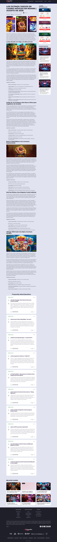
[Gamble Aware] (37, 534)
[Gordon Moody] (27, 534)
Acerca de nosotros (38, 511)
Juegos (18, 513)
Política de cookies (28, 540)
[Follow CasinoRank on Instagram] (42, 526)
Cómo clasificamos (38, 514)
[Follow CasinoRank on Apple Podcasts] (50, 526)
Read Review (44, 30)
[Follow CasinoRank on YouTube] (46, 526)
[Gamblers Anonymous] (15, 534)
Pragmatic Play (28, 517)
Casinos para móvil (30, 1)
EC (7, 526)
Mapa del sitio (18, 517)
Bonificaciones (18, 511)
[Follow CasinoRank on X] (44, 526)
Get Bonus (44, 17)
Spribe (28, 511)
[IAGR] (11, 534)
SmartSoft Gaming (28, 513)
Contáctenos (38, 513)
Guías (45, 1)
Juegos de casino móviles (39, 1)
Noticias (49, 1)
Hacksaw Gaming (28, 514)
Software (18, 514)
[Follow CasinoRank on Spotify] (48, 526)
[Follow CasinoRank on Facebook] (40, 526)
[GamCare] (20, 534)
